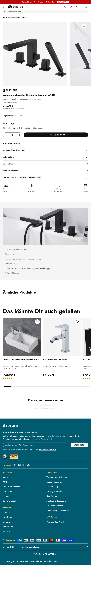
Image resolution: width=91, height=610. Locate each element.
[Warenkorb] (86, 7)
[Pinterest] (24, 465)
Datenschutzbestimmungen (47, 449)
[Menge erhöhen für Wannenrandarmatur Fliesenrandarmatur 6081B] (19, 134)
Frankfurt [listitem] (23, 177)
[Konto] (76, 7)
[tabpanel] (22, 352)
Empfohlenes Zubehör (12, 115)
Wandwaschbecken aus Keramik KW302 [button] (21, 359)
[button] (22, 347)
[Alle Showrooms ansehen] (86, 177)
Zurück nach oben (43, 554)
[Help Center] (71, 7)
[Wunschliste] (81, 7)
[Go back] (4, 17)
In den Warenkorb (56, 135)
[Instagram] (14, 465)
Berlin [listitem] (39, 177)
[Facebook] (19, 465)
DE (87, 546)
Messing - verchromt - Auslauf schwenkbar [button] (57, 366)
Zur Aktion (63, 2)
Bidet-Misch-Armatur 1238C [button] (55, 359)
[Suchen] (5, 11)
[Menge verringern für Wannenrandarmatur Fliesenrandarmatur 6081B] (5, 134)
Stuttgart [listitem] (32, 177)
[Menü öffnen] (4, 6)
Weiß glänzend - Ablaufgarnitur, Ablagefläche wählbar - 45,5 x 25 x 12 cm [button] (21, 367)
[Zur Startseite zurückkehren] (15, 6)
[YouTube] (28, 465)
